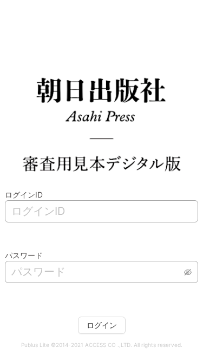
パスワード (24, 255)
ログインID (24, 194)
